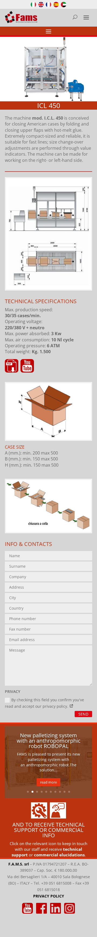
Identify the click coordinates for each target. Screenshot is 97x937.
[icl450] (48, 288)
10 (69, 792)
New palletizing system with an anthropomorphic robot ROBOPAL (49, 741)
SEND (83, 714)
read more (48, 782)
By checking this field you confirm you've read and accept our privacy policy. (44, 703)
